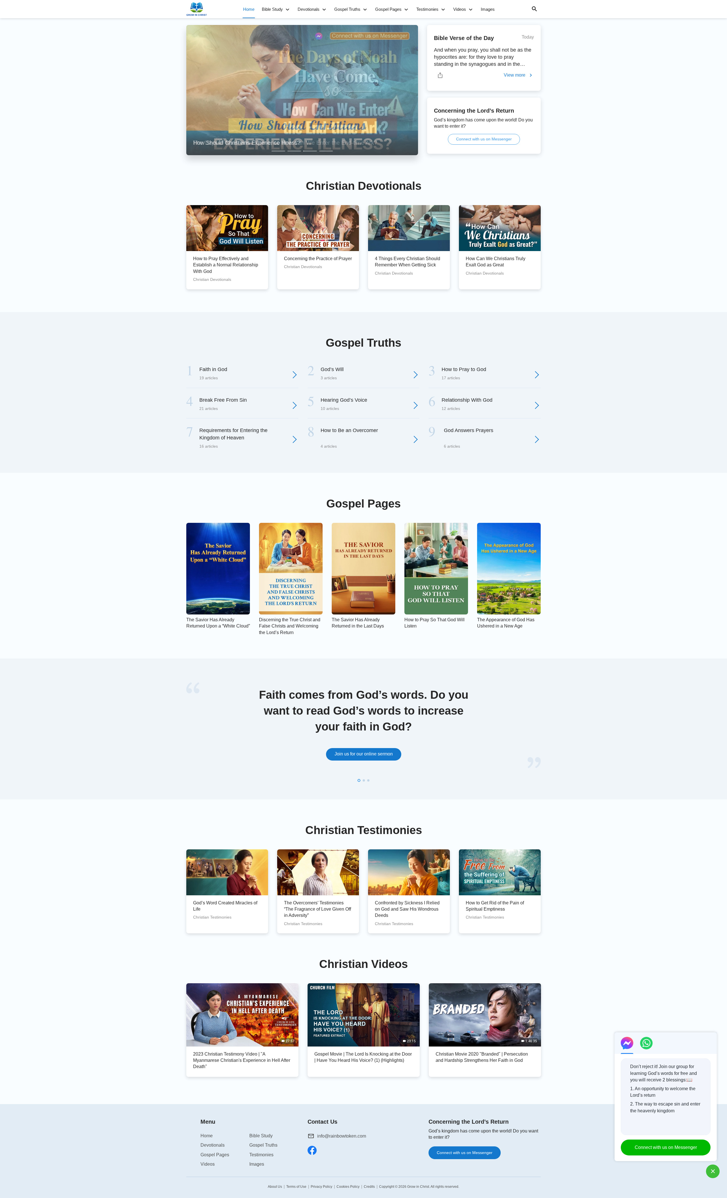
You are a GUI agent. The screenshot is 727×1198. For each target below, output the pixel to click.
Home (248, 9)
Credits (369, 1187)
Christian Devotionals (363, 186)
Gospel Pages (388, 9)
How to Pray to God (464, 369)
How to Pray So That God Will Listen (434, 622)
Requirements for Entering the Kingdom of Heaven (233, 434)
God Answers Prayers (468, 430)
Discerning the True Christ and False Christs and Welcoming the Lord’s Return (289, 626)
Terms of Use (296, 1187)
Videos (459, 9)
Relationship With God (467, 400)
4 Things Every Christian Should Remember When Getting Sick (407, 261)
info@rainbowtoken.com (341, 1136)
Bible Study (272, 9)
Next (414, 90)
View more (514, 75)
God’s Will (332, 369)
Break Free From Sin (223, 400)
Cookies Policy (348, 1187)
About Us (275, 1187)
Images (488, 9)
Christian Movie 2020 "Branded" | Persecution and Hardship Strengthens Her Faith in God (482, 1057)
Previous (190, 90)
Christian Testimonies (363, 830)
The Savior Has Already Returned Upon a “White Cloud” (218, 622)
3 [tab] (368, 780)
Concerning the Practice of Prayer (318, 258)
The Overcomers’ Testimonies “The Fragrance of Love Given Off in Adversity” (317, 909)
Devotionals (308, 9)
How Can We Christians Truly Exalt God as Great (495, 261)
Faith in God (213, 369)
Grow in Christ (418, 1187)
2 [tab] (364, 780)
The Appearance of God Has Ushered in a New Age (505, 622)
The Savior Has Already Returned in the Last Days (358, 622)
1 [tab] (359, 780)
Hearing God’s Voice (344, 400)
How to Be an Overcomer (349, 430)
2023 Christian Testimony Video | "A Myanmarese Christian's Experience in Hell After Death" (241, 1060)
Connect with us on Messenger (484, 139)
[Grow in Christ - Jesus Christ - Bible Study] (198, 9)
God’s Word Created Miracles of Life (225, 905)
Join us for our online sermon (364, 753)
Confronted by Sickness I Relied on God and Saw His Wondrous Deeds (407, 909)
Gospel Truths (347, 9)
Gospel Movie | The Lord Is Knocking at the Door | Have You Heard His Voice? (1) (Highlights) (363, 1057)
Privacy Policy (321, 1187)
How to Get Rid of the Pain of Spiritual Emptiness (495, 905)
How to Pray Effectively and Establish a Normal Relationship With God (225, 265)
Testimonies (427, 9)
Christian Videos (363, 964)
